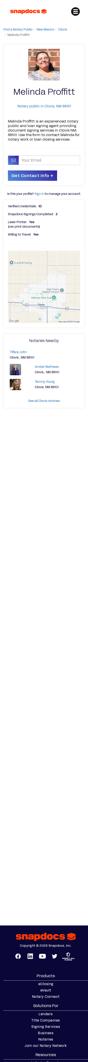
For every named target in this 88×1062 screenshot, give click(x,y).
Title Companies (45, 1020)
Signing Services (45, 1027)
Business (45, 1033)
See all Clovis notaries (44, 401)
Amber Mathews (47, 367)
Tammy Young (45, 382)
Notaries (45, 1039)
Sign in (39, 194)
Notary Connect (46, 997)
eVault (45, 990)
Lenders (46, 1014)
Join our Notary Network (46, 1046)
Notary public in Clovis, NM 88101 (44, 106)
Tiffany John (18, 352)
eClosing (45, 984)
